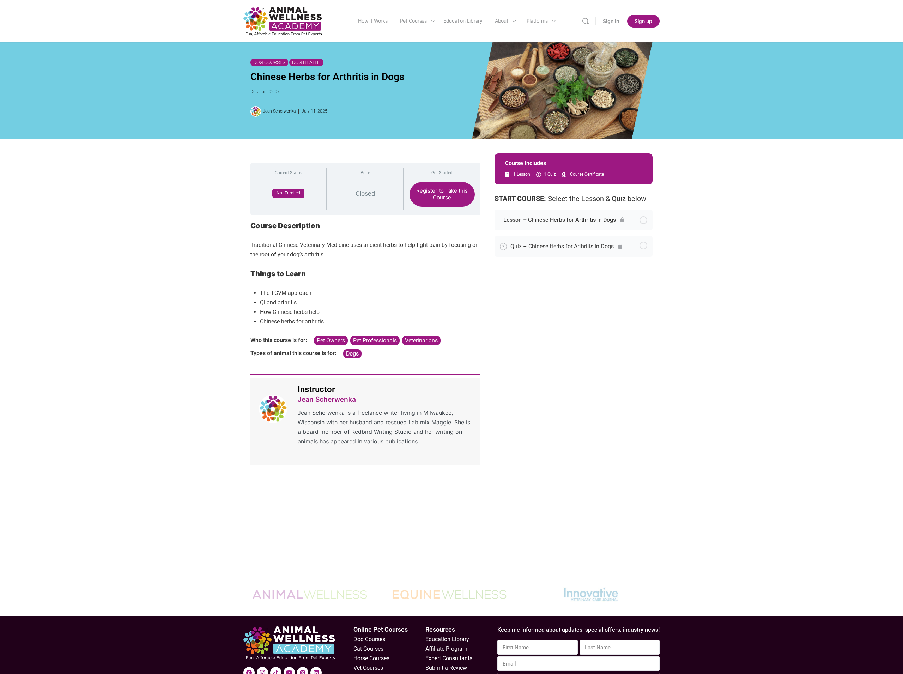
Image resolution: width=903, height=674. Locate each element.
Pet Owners (331, 340)
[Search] (585, 21)
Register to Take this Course (442, 194)
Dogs (352, 353)
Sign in (611, 21)
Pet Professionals (375, 340)
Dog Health (306, 62)
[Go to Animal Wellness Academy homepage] (283, 21)
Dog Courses (269, 62)
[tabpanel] (365, 289)
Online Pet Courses (380, 629)
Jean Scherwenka (327, 399)
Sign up (643, 21)
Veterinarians (421, 340)
